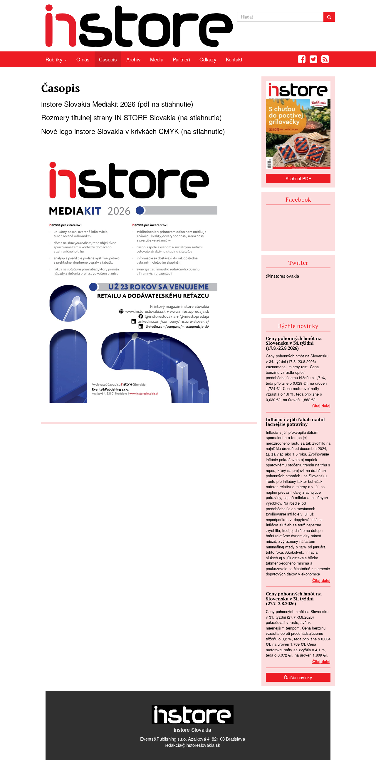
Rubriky (55, 59)
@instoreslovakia (282, 276)
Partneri (181, 59)
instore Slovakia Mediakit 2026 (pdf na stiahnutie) (117, 103)
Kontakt (234, 59)
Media (156, 59)
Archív (133, 59)
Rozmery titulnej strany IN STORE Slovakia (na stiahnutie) (131, 117)
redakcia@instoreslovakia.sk (192, 745)
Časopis (108, 59)
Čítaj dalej (321, 406)
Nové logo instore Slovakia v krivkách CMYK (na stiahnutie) (133, 131)
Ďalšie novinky (298, 677)
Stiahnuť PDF (298, 178)
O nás (83, 59)
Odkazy (207, 59)
